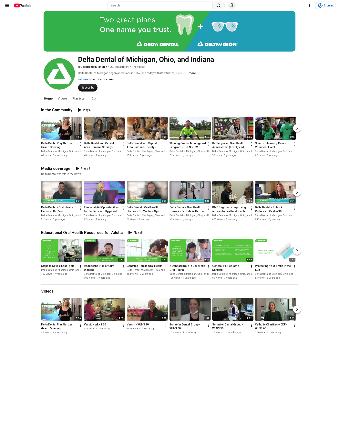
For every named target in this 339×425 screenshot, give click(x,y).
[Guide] (7, 5)
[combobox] (160, 5)
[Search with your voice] (232, 5)
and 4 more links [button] (103, 79)
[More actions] (80, 144)
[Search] (218, 5)
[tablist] (169, 98)
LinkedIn (86, 79)
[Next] (297, 128)
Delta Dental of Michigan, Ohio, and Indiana (64, 151)
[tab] (48, 98)
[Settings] (309, 5)
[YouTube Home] (23, 5)
